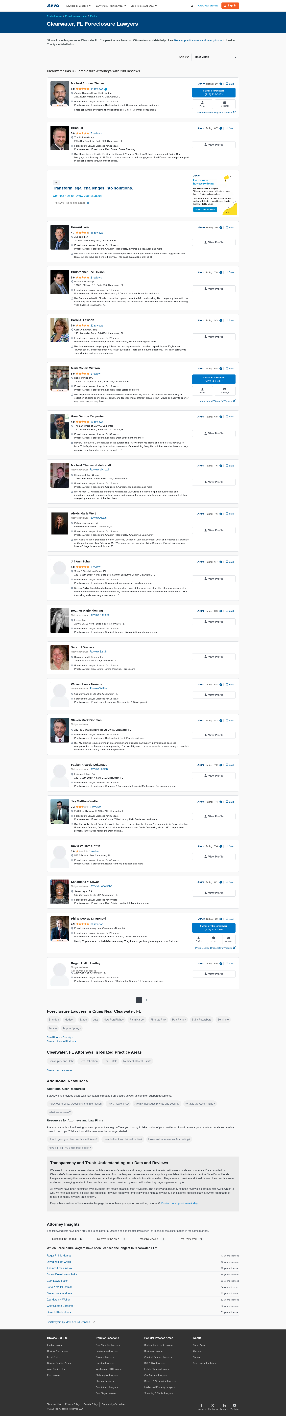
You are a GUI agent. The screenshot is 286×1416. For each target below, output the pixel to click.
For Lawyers (53, 1375)
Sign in (232, 5)
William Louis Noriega (86, 684)
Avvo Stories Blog (56, 1369)
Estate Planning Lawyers (157, 1369)
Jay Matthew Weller (84, 801)
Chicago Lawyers (105, 1357)
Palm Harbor (137, 1019)
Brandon (54, 1019)
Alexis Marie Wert (83, 513)
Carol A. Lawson (82, 320)
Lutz (95, 1019)
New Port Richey (114, 1019)
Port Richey (179, 1019)
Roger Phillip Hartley (85, 963)
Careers (197, 1351)
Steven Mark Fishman (86, 720)
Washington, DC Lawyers (109, 1369)
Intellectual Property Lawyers (159, 1387)
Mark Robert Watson (85, 368)
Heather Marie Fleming (87, 610)
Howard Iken (80, 227)
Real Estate (110, 1061)
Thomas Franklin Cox (59, 1268)
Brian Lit (77, 128)
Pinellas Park (158, 1019)
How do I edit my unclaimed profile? (70, 1147)
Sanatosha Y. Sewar (85, 881)
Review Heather (99, 614)
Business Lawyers (153, 1351)
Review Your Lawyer (58, 1351)
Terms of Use (54, 1404)
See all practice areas (59, 1070)
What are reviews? (60, 1112)
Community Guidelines (113, 1404)
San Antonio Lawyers (107, 1387)
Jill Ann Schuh (81, 561)
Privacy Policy (72, 1404)
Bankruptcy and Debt (61, 1061)
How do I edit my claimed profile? (122, 1139)
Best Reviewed (190, 1239)
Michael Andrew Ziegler (87, 83)
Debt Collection (88, 1061)
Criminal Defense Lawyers (158, 1357)
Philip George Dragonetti (88, 918)
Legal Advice (53, 1357)
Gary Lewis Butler (57, 1280)
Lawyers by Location (77, 5)
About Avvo (199, 1345)
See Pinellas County (59, 1037)
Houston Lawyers (105, 1363)
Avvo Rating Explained (204, 1363)
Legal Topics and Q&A (142, 5)
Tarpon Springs (72, 1028)
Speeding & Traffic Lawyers (158, 1393)
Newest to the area (111, 1239)
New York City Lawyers (108, 1345)
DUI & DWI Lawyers (154, 1363)
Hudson (69, 1019)
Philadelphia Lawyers (107, 1375)
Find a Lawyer (54, 1345)
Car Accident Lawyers (155, 1375)
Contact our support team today (179, 1203)
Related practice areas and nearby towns (198, 40)
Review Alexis (98, 517)
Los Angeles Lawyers (107, 1351)
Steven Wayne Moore (59, 1293)
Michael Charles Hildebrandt (91, 465)
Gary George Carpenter (87, 416)
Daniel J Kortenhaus (59, 1312)
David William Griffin (85, 846)
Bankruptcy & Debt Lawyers (158, 1345)
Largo (83, 1019)
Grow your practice (208, 5)
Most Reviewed (152, 1239)
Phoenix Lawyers (105, 1381)
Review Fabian (99, 768)
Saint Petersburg (202, 1019)
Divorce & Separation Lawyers (160, 1381)
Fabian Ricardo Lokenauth (89, 764)
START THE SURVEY (205, 209)
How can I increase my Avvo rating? (169, 1139)
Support (197, 1357)
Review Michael (99, 469)
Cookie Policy (91, 1404)
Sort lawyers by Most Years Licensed (69, 1322)
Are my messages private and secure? (157, 1103)
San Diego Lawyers (106, 1393)
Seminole (223, 1019)
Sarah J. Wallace (82, 647)
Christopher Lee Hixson (88, 272)
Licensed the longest (67, 1238)
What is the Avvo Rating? (200, 1103)
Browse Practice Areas (59, 1363)
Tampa (53, 1028)
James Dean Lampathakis (62, 1274)
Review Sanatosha (101, 886)
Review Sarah (98, 651)
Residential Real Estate (137, 1061)
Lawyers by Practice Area (109, 5)
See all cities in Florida (60, 1041)
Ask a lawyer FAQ (118, 1103)
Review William (99, 688)
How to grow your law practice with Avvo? (73, 1139)
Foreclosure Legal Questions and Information (75, 1103)
